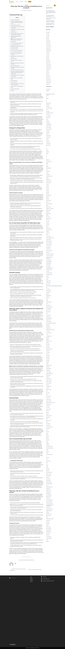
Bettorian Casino (48, 210)
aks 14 (47, 164)
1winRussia (48, 117)
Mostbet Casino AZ (49, 365)
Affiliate (47, 163)
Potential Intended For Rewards (15, 25)
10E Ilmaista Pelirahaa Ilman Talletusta (50, 94)
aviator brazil (48, 179)
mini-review (47, 345)
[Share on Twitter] (24, 557)
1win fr (47, 109)
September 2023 (48, 82)
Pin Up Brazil (48, 423)
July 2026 (47, 33)
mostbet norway (48, 371)
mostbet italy (48, 370)
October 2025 (48, 48)
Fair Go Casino (48, 282)
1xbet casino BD (48, 127)
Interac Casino (48, 310)
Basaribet (47, 198)
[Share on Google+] (29, 557)
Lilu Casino (47, 331)
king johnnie (48, 324)
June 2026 (47, 35)
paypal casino (48, 417)
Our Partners (48, 405)
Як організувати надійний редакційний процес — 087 (50, 16)
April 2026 (47, 38)
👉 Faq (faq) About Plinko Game (15, 44)
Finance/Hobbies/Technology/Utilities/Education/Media (54, 285)
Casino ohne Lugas (49, 244)
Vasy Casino (48, 498)
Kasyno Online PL (48, 321)
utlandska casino (48, 496)
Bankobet (47, 197)
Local (47, 334)
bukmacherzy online (49, 229)
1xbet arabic (48, 122)
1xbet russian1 (48, 145)
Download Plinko (13, 41)
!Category (47, 90)
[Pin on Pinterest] (27, 557)
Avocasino (47, 190)
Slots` (47, 464)
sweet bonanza (48, 480)
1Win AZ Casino (48, 103)
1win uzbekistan (48, 116)
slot (46, 459)
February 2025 (48, 61)
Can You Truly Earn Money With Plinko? (17, 50)
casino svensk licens (49, 250)
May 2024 (47, 72)
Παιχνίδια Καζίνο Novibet (49, 518)
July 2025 (47, 53)
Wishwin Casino (48, 515)
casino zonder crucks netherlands (49, 258)
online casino (48, 397)
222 (46, 148)
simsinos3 (47, 457)
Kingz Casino (48, 326)
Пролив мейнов (48, 531)
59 (46, 156)
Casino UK (47, 252)
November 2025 (48, 46)
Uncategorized (48, 493)
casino (47, 234)
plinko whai (38, 136)
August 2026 (48, 32)
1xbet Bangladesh (48, 124)
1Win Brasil (47, 104)
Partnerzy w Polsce (49, 415)
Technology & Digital (49, 483)
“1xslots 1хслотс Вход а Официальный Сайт (35, 569)
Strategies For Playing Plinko (15, 19)
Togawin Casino (48, 490)
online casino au (48, 399)
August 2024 (48, 69)
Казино (47, 525)
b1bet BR (47, 192)
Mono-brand (48, 355)
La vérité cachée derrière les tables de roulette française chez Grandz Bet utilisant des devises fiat (50, 12)
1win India (47, 111)
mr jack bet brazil (48, 383)
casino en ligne (48, 236)
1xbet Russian (48, 143)
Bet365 (47, 205)
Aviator (47, 177)
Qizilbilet (47, 443)
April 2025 (47, 58)
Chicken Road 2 (48, 266)
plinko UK (47, 436)
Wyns (47, 517)
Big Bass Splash (48, 213)
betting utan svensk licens (50, 208)
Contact (25, 1)
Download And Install (14, 80)
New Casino (48, 392)
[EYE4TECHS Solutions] (12, 1)
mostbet (47, 363)
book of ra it (48, 223)
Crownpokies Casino (49, 274)
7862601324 (44, 576)
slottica (47, 465)
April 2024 (47, 74)
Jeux (47, 313)
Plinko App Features (14, 58)
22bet (47, 150)
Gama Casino (48, 292)
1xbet (47, 119)
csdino (47, 279)
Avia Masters (48, 174)
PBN (47, 418)
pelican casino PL (48, 420)
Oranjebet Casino (48, 404)
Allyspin (47, 166)
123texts (47, 98)
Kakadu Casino (48, 316)
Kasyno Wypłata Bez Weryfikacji (51, 323)
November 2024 (48, 66)
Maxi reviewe (48, 344)
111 (46, 96)
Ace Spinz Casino (48, 161)
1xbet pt (47, 138)
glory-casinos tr (48, 305)
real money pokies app (49, 446)
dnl (31, 10)
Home (31, 576)
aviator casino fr (48, 182)
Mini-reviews (48, 347)
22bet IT (47, 153)
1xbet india (47, 130)
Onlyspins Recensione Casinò (50, 402)
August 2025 (48, 51)
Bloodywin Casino (48, 218)
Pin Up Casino (48, 425)
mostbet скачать (48, 378)
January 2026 (48, 43)
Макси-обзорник (48, 528)
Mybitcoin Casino (48, 389)
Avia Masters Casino (49, 176)
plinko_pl (47, 438)
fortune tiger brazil (48, 290)
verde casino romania (49, 503)
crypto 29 (47, 277)
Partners (47, 412)
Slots (47, 462)
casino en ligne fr (48, 239)
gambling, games (48, 295)
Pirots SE (47, 431)
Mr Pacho (47, 384)
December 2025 (48, 45)
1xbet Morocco (48, 137)
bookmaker (47, 224)
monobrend (47, 358)
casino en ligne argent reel (50, 237)
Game (47, 298)
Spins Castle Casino (49, 472)
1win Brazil (47, 106)
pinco (47, 430)
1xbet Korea (48, 132)
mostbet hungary (48, 368)
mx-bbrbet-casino (48, 386)
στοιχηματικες (48, 520)
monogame (47, 360)
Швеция (47, 541)
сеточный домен (48, 536)
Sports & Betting (48, 475)
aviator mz (47, 187)
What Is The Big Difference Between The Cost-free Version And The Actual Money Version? (17, 22)
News (47, 394)
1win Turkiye (48, 114)
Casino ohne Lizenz (49, 242)
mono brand (48, 352)
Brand (47, 226)
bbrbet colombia (48, 200)
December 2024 (48, 64)
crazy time (47, 271)
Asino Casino (48, 171)
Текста (47, 539)
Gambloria (47, 297)
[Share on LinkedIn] (30, 557)
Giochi (47, 303)
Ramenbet (47, 444)
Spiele (47, 467)
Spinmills (47, 470)
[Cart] (55, 2)
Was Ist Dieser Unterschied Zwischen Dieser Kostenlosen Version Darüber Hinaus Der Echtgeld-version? (17, 72)
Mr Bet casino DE (48, 381)
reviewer (47, 452)
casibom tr (47, 231)
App (46, 169)
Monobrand (47, 357)
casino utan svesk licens (49, 255)
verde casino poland (49, 501)
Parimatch (47, 410)
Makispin (47, 339)
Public (47, 441)
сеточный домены (49, 538)
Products (21, 1)
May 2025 (47, 56)
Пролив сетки (48, 533)
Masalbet (47, 342)
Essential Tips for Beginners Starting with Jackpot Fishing (50, 21)
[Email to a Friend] (25, 557)
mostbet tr (47, 376)
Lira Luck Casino (48, 332)
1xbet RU (47, 140)
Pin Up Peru (48, 428)
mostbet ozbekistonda (49, 373)
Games (47, 300)
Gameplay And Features (14, 48)
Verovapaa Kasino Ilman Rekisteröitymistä (49, 505)
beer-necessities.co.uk (49, 203)
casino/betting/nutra (49, 261)
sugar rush (47, 477)
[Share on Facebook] (22, 557)
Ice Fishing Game (48, 308)
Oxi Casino (47, 407)
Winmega (47, 512)
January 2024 (48, 77)
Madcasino (47, 337)
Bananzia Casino (48, 195)
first (46, 287)
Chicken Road (48, 264)
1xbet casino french (49, 129)
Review (47, 449)
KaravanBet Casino (49, 318)
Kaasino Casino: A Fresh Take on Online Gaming (51, 18)
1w (46, 101)
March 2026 (48, 40)
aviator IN (47, 184)
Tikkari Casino (48, 488)
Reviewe (47, 451)
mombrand (47, 350)
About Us (17, 1)
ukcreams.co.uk (48, 491)
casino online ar (48, 247)
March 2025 (48, 59)
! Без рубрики (48, 89)
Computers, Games (49, 269)
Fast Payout (48, 284)
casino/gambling (48, 263)
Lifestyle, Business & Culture (50, 329)
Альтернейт (48, 523)
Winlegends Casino (49, 510)
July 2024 (47, 71)
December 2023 (48, 79)
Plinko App (12, 90)
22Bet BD (47, 151)
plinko (47, 433)
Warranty (31, 580)
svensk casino (48, 478)
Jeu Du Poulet (48, 311)
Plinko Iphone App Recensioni (15, 65)
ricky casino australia (49, 454)
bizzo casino (48, 216)
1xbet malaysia (48, 135)
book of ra (47, 221)
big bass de (47, 211)
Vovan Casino (48, 507)
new (46, 391)
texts (47, 485)
